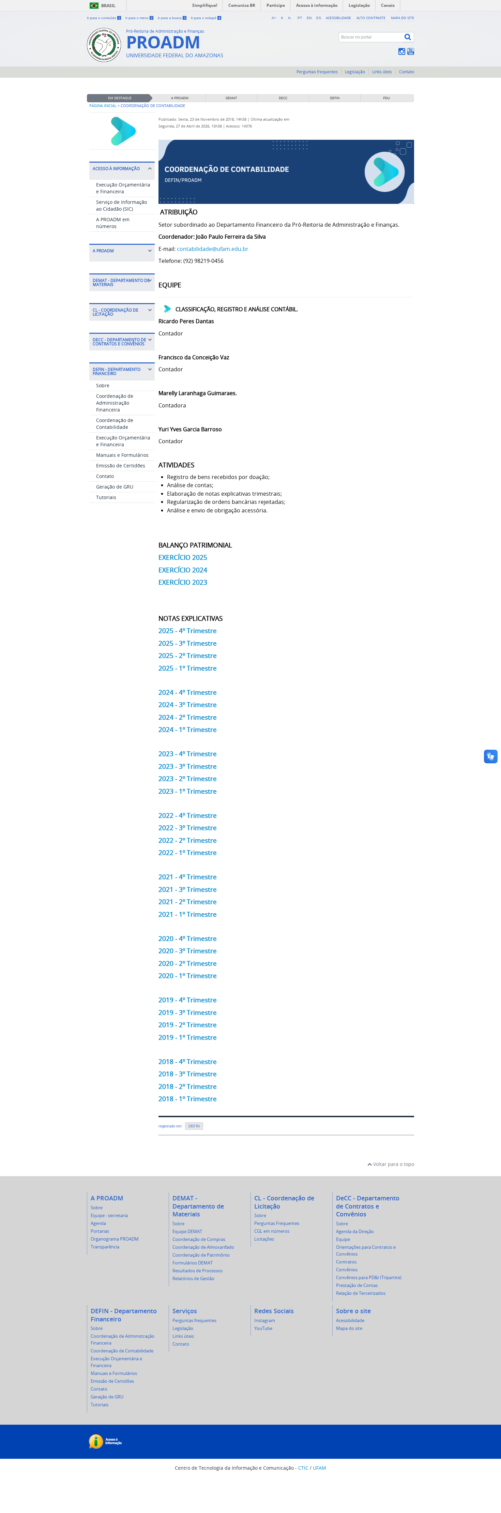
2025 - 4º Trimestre (187, 630)
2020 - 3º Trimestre (187, 950)
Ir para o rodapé (206, 18)
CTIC (303, 1468)
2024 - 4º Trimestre (187, 692)
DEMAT (231, 98)
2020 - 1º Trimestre (187, 975)
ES (318, 18)
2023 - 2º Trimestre (187, 778)
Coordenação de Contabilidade (114, 423)
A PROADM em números (113, 222)
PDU (386, 98)
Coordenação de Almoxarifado (203, 1247)
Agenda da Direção (355, 1231)
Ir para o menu (139, 18)
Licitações (264, 1239)
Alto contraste (370, 17)
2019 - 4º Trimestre (187, 999)
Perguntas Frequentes (276, 1223)
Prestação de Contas (357, 1285)
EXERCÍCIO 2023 (182, 582)
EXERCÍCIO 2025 (182, 557)
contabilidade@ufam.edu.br (212, 249)
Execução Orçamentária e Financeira (123, 188)
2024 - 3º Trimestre (187, 704)
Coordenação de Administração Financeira (114, 403)
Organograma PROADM (115, 1239)
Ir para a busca (172, 18)
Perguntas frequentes (317, 72)
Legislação (355, 72)
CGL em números (271, 1231)
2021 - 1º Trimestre (187, 914)
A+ (274, 18)
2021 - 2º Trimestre (187, 901)
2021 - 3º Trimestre (187, 889)
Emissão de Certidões (120, 465)
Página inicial (103, 105)
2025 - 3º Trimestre (187, 643)
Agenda (98, 1223)
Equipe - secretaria (109, 1215)
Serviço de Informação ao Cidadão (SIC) (121, 205)
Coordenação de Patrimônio (201, 1255)
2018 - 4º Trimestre (187, 1061)
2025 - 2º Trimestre (187, 655)
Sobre (102, 385)
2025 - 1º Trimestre (187, 668)
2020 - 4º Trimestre (187, 938)
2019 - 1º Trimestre (187, 1037)
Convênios (347, 1270)
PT (300, 18)
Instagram (264, 1320)
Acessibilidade (338, 17)
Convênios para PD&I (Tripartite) (368, 1277)
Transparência (105, 1247)
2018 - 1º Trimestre (187, 1098)
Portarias (100, 1231)
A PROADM (179, 98)
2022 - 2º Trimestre (187, 840)
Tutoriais (106, 497)
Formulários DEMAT (192, 1263)
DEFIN (335, 98)
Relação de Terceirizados (360, 1293)
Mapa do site (402, 17)
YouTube (263, 1328)
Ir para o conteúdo (103, 18)
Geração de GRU (114, 486)
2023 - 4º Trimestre (187, 753)
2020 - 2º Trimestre (187, 963)
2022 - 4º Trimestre (187, 815)
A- (289, 18)
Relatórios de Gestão (193, 1279)
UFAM (319, 1468)
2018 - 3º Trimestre (187, 1073)
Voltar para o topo (393, 1164)
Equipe (343, 1239)
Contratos (346, 1262)
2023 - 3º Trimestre (187, 766)
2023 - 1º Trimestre (187, 791)
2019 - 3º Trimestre (187, 1012)
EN (309, 18)
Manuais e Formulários (122, 455)
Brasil (108, 6)
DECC (283, 98)
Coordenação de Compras (198, 1239)
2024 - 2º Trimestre (187, 717)
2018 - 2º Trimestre (187, 1086)
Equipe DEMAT (187, 1231)
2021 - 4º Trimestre (187, 876)
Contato (406, 72)
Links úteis (382, 72)
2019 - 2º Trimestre (187, 1024)
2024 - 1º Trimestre (187, 729)
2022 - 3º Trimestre (187, 827)
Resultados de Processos (197, 1271)
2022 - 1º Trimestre (187, 852)
